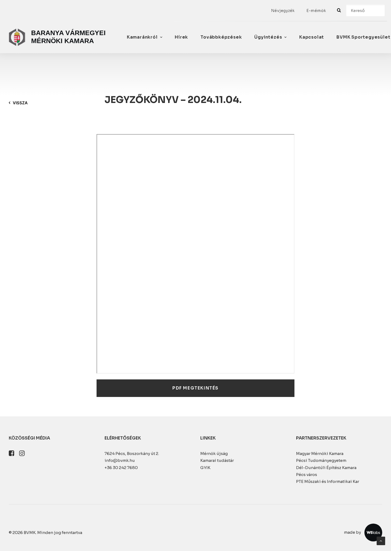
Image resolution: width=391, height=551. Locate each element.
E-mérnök (316, 10)
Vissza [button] (20, 102)
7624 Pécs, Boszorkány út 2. (132, 453)
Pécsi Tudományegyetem (321, 460)
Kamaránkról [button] (142, 37)
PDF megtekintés (195, 388)
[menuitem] (283, 10)
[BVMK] (58, 37)
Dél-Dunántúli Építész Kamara (326, 467)
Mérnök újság (214, 453)
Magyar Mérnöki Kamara (319, 453)
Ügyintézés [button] (268, 37)
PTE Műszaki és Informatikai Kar (327, 481)
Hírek (181, 37)
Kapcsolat (311, 37)
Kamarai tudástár (217, 460)
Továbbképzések (221, 37)
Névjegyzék (283, 10)
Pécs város (306, 474)
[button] (11, 454)
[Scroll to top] (381, 540)
